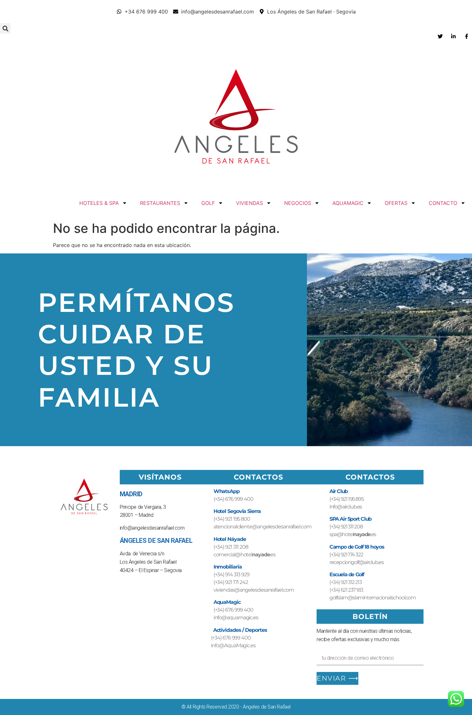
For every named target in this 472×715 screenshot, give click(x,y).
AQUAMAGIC (347, 203)
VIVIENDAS (249, 203)
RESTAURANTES (160, 203)
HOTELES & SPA (99, 203)
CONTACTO (443, 203)
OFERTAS (396, 203)
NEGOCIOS (297, 203)
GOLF (208, 203)
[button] (5, 28)
